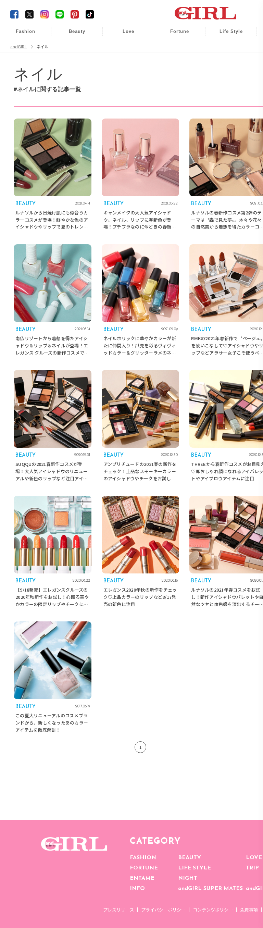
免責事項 (249, 909)
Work (226, 48)
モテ (123, 48)
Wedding (123, 35)
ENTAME (142, 878)
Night (123, 61)
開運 (175, 35)
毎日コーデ (21, 35)
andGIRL (18, 47)
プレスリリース (118, 909)
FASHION (143, 858)
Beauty (77, 31)
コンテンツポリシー (213, 909)
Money (226, 35)
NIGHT (187, 878)
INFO (137, 888)
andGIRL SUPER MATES (210, 888)
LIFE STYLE (194, 868)
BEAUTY (189, 858)
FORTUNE (144, 868)
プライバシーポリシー (163, 909)
